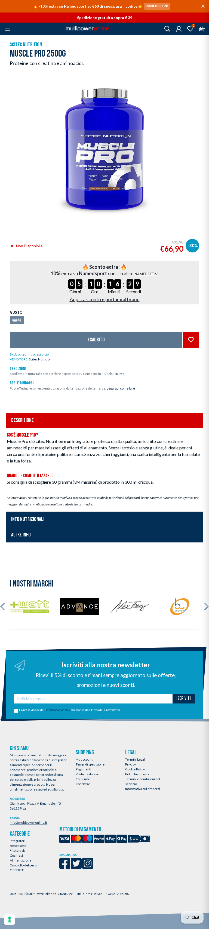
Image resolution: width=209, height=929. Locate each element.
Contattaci (83, 784)
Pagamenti (83, 769)
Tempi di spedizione (90, 764)
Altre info (21, 535)
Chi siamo (83, 779)
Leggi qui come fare (121, 388)
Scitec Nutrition (26, 44)
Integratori (17, 841)
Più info (118, 374)
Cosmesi (16, 855)
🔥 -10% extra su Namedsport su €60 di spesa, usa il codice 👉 (100, 6)
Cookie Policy (135, 769)
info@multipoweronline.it (28, 822)
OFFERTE (17, 870)
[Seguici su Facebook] (64, 867)
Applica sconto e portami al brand (105, 299)
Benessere (18, 846)
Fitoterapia (18, 850)
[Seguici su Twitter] (76, 867)
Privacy (130, 764)
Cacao (16, 320)
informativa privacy (58, 709)
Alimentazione (20, 860)
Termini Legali (135, 759)
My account (84, 759)
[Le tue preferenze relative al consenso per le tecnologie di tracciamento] (9, 919)
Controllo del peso (23, 865)
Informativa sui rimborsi (142, 789)
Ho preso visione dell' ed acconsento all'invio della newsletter (69, 709)
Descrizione (22, 420)
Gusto (16, 312)
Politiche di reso (87, 774)
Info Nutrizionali (27, 519)
